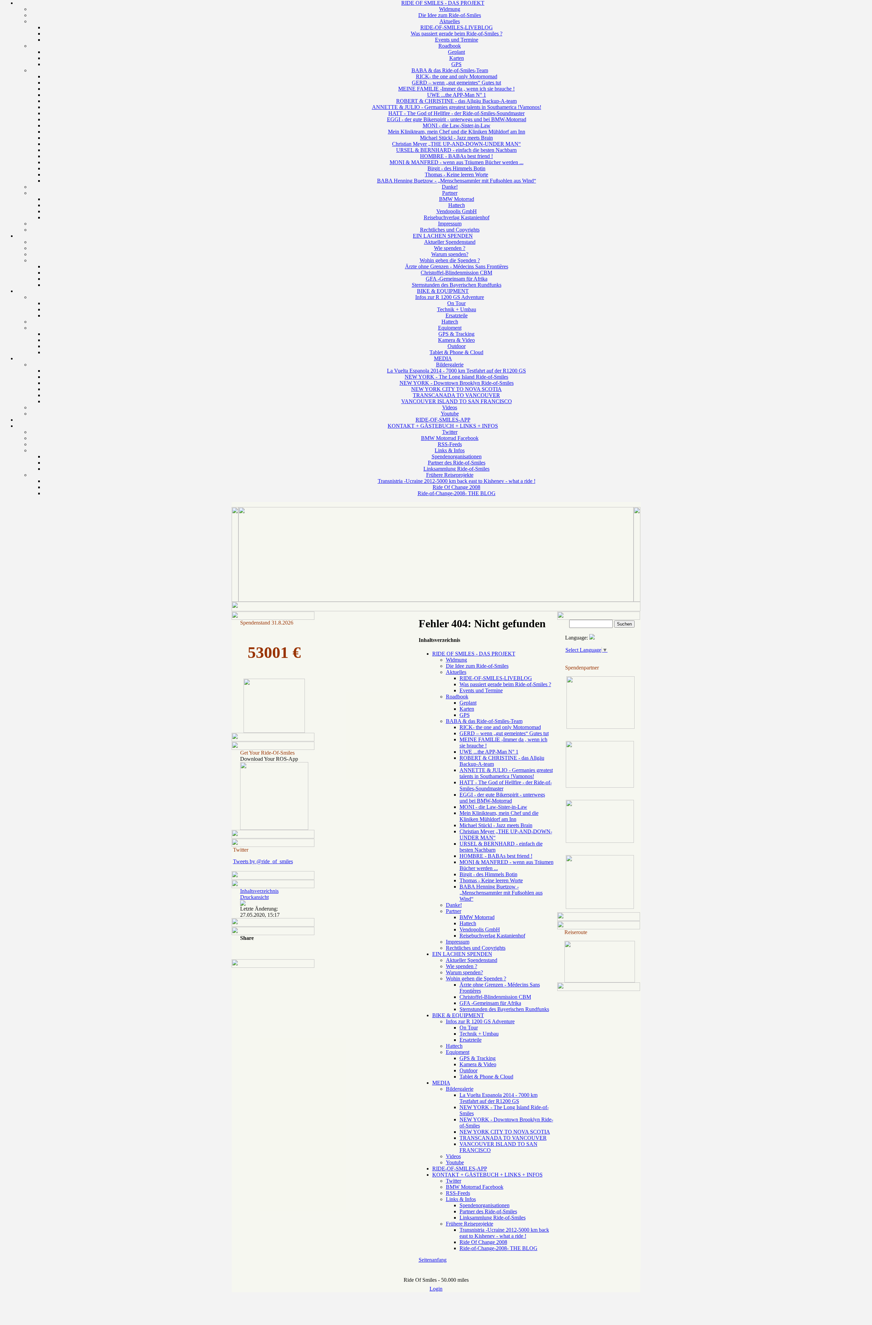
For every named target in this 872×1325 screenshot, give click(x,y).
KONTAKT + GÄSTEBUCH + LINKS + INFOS (443, 426)
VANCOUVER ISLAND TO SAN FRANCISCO (456, 401)
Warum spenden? (449, 254)
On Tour (456, 303)
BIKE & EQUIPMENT (443, 291)
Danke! (450, 187)
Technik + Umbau (456, 309)
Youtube (450, 413)
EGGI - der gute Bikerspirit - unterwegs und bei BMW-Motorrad (456, 119)
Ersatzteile (457, 315)
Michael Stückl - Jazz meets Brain (456, 138)
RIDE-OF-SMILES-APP (443, 420)
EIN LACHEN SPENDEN (443, 236)
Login (436, 1289)
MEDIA (443, 358)
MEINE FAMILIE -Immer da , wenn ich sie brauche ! (456, 89)
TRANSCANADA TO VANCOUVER (456, 395)
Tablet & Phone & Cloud (456, 352)
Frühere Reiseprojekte (449, 475)
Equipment (450, 328)
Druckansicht (254, 897)
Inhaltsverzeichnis (259, 891)
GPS (456, 64)
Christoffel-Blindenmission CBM (456, 272)
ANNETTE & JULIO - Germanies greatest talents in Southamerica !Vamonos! (456, 107)
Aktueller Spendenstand (450, 242)
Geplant (456, 52)
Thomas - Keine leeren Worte (456, 174)
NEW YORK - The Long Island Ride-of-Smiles (456, 377)
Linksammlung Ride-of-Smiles (456, 469)
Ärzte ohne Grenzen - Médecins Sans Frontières (456, 266)
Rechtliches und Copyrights (450, 230)
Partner (449, 193)
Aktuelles (449, 21)
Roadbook (449, 46)
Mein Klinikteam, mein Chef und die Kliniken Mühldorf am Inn (456, 132)
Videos (449, 407)
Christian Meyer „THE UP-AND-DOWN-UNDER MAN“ (456, 144)
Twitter (449, 432)
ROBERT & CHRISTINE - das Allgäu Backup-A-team (456, 101)
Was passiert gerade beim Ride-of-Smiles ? (456, 33)
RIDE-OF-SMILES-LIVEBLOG (456, 27)
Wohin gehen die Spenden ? (450, 260)
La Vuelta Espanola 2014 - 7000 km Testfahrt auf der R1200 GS (456, 371)
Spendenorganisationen (457, 456)
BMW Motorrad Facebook (450, 438)
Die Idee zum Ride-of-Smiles (449, 15)
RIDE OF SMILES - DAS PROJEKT (442, 3)
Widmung (449, 9)
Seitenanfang (433, 1260)
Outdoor (457, 346)
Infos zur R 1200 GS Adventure (449, 297)
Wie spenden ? (449, 248)
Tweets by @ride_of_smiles (263, 861)
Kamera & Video (456, 340)
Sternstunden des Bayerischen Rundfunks (456, 285)
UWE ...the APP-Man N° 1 (456, 95)
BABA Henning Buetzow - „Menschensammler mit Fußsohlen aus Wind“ (456, 181)
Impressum (450, 223)
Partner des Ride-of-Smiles (456, 463)
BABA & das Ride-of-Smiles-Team (449, 70)
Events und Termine (456, 40)
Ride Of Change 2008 (456, 487)
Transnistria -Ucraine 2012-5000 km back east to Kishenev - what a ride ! (456, 481)
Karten (456, 58)
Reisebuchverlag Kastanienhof (456, 217)
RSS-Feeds (450, 444)
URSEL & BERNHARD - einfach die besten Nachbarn (456, 150)
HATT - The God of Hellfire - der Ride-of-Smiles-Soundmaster (456, 113)
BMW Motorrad (456, 199)
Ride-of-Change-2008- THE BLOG (457, 493)
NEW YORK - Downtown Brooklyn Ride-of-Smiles (457, 383)
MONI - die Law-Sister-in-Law (456, 125)
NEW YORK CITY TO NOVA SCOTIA (456, 389)
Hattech (456, 205)
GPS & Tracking (456, 334)
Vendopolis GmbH (456, 211)
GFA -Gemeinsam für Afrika (456, 279)
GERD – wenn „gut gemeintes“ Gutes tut (456, 82)
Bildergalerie (450, 364)
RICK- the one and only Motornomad (456, 76)
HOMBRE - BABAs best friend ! (456, 156)
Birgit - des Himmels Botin (456, 168)
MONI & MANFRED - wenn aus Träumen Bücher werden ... (457, 162)
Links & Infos (450, 450)
